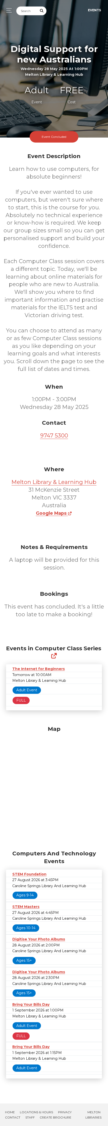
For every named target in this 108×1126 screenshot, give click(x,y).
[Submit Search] (42, 11)
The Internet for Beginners (38, 669)
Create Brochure (55, 1117)
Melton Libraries (93, 1114)
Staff (30, 1117)
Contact (12, 1117)
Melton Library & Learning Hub (54, 482)
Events (94, 10)
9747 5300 (54, 435)
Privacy (65, 1112)
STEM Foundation (29, 874)
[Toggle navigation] (7, 10)
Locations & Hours (36, 1112)
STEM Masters (25, 906)
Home (10, 1112)
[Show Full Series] (53, 656)
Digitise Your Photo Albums (38, 939)
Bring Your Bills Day (30, 1004)
